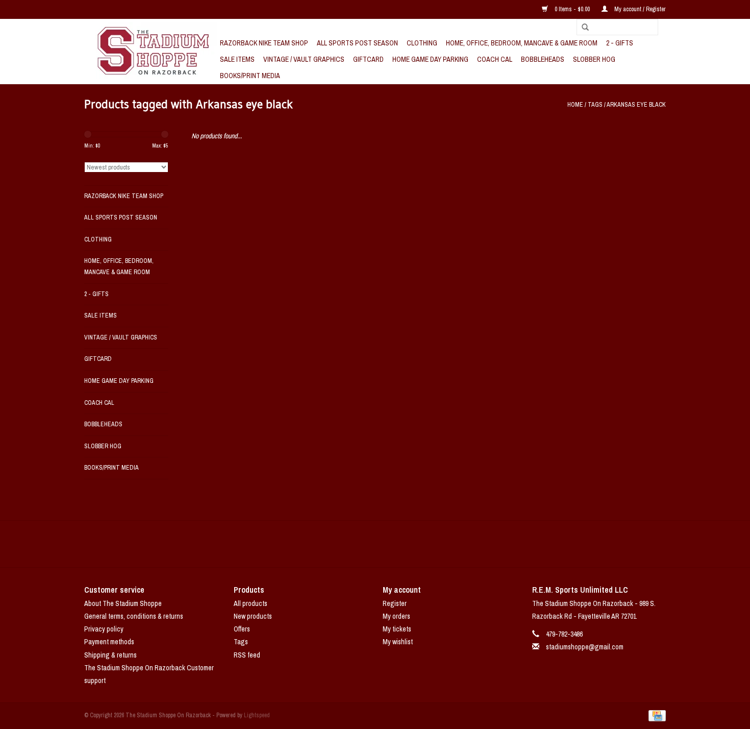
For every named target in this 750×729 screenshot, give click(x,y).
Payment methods (109, 641)
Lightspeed (257, 715)
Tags (595, 105)
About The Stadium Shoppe (123, 603)
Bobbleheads (542, 59)
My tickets (397, 629)
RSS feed (247, 655)
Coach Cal (494, 59)
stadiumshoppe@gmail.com (584, 646)
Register (395, 603)
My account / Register (639, 9)
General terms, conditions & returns (133, 616)
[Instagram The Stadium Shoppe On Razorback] (411, 544)
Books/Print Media (250, 75)
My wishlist (398, 641)
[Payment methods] (655, 715)
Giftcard (368, 59)
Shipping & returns (110, 655)
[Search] (582, 27)
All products (250, 603)
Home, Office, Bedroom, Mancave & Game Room (521, 42)
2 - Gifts (619, 42)
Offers (242, 629)
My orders (396, 616)
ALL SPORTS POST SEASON (357, 42)
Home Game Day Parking (430, 59)
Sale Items (237, 59)
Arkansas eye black (636, 105)
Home (575, 105)
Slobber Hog (594, 59)
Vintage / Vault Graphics (303, 59)
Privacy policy (103, 629)
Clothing (422, 42)
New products (253, 616)
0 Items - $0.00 (572, 9)
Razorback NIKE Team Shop (264, 42)
